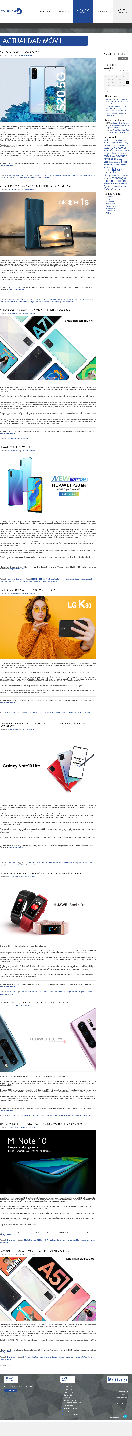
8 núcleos (64, 299)
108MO (25, 1240)
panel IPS (65, 712)
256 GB (34, 579)
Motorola (117, 153)
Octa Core (120, 159)
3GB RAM (44, 299)
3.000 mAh (27, 712)
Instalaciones (68, 1392)
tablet (109, 178)
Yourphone (32, 177)
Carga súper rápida (48, 862)
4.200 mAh (32, 1115)
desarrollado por (115, 1417)
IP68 (69, 1115)
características (117, 143)
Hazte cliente (68, 1405)
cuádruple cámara (48, 1115)
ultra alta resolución (20, 177)
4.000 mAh (52, 299)
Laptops (108, 199)
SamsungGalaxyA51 (59, 1357)
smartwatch (121, 173)
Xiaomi (78, 1240)
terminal (123, 184)
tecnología (72, 1240)
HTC (111, 148)
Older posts (5, 1365)
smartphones (110, 172)
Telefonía (67, 1398)
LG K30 (58, 712)
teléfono (121, 181)
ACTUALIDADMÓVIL (83, 11)
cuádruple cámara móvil (35, 1357)
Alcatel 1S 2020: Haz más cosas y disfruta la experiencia (35, 186)
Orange (68, 991)
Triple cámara (46, 301)
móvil (107, 156)
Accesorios (109, 197)
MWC (125, 154)
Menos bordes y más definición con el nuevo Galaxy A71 (36, 310)
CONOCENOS (69, 1387)
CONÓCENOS (43, 11)
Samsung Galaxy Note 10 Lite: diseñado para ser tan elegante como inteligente (43, 725)
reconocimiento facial (12, 865)
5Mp (37, 712)
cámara (107, 145)
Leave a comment (43, 177)
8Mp (41, 712)
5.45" (33, 712)
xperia (123, 186)
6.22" (59, 299)
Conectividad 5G (48, 175)
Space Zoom (8, 177)
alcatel (71, 299)
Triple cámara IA (28, 581)
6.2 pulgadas (36, 175)
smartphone (23, 301)
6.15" (45, 579)
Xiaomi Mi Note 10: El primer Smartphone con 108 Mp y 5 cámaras (41, 1124)
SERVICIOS (63, 11)
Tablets (108, 213)
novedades (110, 158)
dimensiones (32, 991)
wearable (117, 186)
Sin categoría (11, 438)
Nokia (113, 156)
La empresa (68, 1389)
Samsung (79, 175)
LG (111, 150)
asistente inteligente (55, 579)
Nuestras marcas (70, 1400)
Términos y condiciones (121, 1400)
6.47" (39, 1115)
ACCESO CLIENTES (71, 1414)
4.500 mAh (32, 862)
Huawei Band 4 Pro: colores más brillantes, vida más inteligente (40, 873)
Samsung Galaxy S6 (111, 167)
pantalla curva (115, 162)
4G (105, 140)
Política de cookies (122, 1404)
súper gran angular (34, 301)
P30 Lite (18, 581)
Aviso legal (125, 1394)
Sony (107, 175)
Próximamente (111, 206)
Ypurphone (88, 1357)
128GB (25, 862)
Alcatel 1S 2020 (79, 299)
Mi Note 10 (63, 1240)
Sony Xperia (116, 175)
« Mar (106, 92)
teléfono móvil (111, 183)
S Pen (23, 865)
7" (39, 862)
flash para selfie (49, 712)
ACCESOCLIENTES (122, 11)
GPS (39, 991)
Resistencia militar (75, 712)
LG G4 (115, 151)
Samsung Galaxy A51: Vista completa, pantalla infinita (34, 1251)
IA (74, 175)
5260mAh (40, 1240)
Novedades (11, 175)
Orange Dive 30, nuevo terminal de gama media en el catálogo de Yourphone (117, 125)
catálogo (126, 143)
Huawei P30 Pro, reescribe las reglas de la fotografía (34, 1002)
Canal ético (125, 1407)
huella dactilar (54, 1240)
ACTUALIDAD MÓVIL (71, 1408)
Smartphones (20, 175)
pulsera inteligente (78, 991)
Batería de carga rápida (71, 579)
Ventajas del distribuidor (72, 1403)
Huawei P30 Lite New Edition (17, 447)
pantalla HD (14, 301)
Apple (109, 142)
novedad (121, 156)
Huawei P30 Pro (61, 1115)
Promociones (110, 204)
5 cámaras (32, 1240)
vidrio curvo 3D (39, 581)
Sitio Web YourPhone (28, 55)
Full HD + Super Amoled (64, 862)
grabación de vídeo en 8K (64, 175)
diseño (113, 145)
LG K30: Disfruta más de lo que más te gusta (27, 590)
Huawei (82, 579)
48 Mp (40, 579)
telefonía (109, 181)
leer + (8, 1394)
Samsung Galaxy (118, 165)
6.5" (24, 1357)
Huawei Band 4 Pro (55, 991)
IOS (64, 991)
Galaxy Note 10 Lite (80, 862)
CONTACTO (103, 11)
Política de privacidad (122, 1397)
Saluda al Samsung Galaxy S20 (19, 52)
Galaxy (119, 145)
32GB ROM (36, 299)
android (24, 991)
